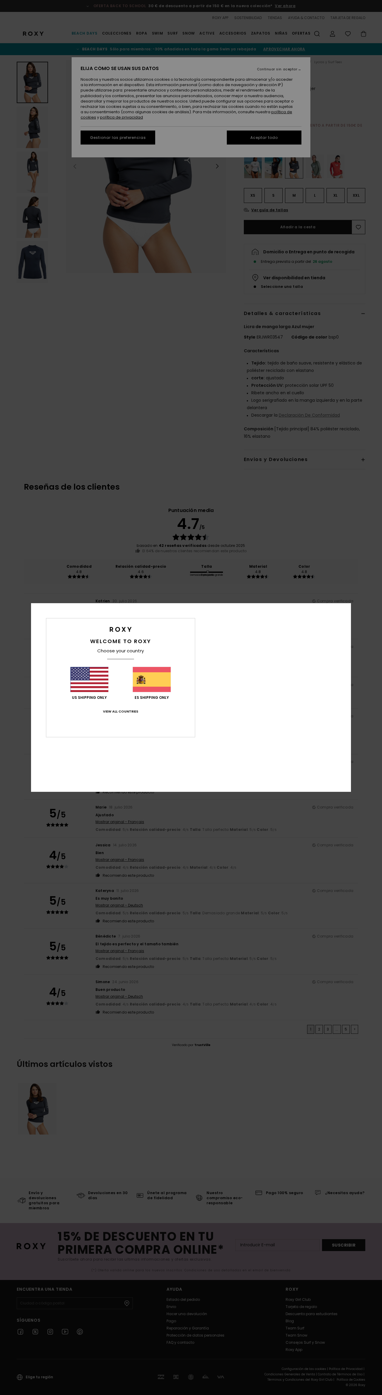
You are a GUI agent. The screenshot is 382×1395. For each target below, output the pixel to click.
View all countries (120, 711)
